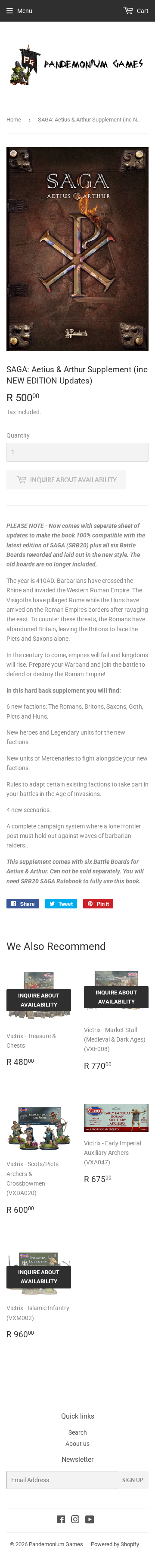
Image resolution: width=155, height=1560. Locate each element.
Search (77, 1432)
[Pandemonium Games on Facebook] (60, 1520)
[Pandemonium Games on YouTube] (89, 1520)
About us (77, 1443)
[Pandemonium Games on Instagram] (75, 1520)
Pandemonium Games (56, 1544)
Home (13, 119)
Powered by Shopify (115, 1544)
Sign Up (132, 1480)
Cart (142, 10)
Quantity (18, 435)
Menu (24, 10)
